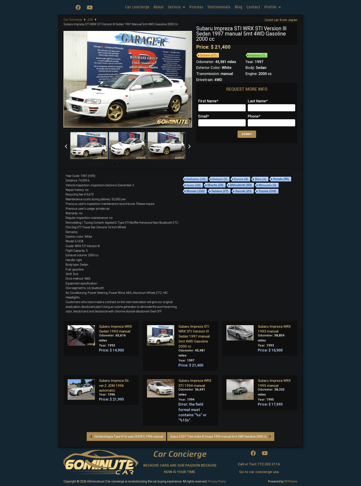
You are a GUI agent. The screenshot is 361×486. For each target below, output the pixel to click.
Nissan (196, 191)
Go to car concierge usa (259, 472)
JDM (90, 19)
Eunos (241, 179)
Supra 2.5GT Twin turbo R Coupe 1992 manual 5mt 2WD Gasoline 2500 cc (218, 436)
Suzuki (243, 191)
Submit (247, 134)
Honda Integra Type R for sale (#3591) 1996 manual (128, 436)
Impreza (257, 55)
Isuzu (194, 185)
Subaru (208, 55)
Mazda (215, 185)
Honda (281, 179)
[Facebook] (78, 7)
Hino (260, 179)
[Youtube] (89, 7)
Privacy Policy (217, 481)
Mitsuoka (267, 185)
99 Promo (290, 481)
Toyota (267, 191)
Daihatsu (196, 179)
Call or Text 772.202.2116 (259, 464)
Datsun (219, 179)
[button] (111, 164)
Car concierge (73, 19)
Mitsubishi (241, 185)
